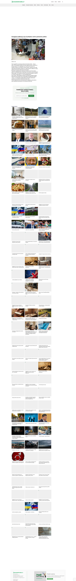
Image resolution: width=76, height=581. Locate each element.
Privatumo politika (15, 580)
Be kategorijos (24, 38)
